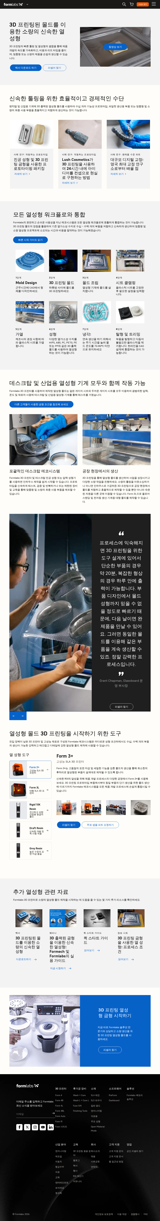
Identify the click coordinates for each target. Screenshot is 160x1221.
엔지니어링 (96, 1110)
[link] (31, 154)
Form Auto (60, 1116)
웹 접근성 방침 (116, 1161)
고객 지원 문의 (116, 1151)
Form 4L (59, 1105)
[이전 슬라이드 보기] (13, 716)
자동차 (58, 1161)
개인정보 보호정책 (104, 1214)
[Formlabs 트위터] (27, 1127)
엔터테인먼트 (61, 1182)
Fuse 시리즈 (61, 1126)
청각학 (58, 1193)
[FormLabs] (13, 4)
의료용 (94, 1116)
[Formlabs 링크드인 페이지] (51, 1127)
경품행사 (135, 1214)
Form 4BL (59, 1110)
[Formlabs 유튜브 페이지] (43, 1127)
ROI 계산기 (78, 1176)
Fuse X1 (58, 1121)
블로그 (76, 1160)
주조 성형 (95, 1121)
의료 (57, 1172)
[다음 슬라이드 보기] (22, 716)
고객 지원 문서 (116, 1156)
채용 (93, 1156)
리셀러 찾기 (143, 4)
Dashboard (114, 1100)
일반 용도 (95, 1105)
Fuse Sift (77, 1105)
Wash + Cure (79, 1095)
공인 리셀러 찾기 (135, 1151)
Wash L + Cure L (81, 1100)
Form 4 (58, 1095)
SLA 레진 (95, 1095)
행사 (75, 1170)
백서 (75, 1165)
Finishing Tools (80, 1110)
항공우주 (59, 1166)
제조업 (58, 1156)
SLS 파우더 (96, 1100)
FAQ (146, 1214)
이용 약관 (122, 1214)
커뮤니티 (77, 1181)
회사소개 (95, 1151)
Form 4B (59, 1100)
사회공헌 (95, 1161)
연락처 (94, 1166)
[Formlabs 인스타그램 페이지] (35, 1127)
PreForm (113, 1095)
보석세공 (59, 1187)
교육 (57, 1177)
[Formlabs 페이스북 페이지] (19, 1127)
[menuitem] (30, 769)
